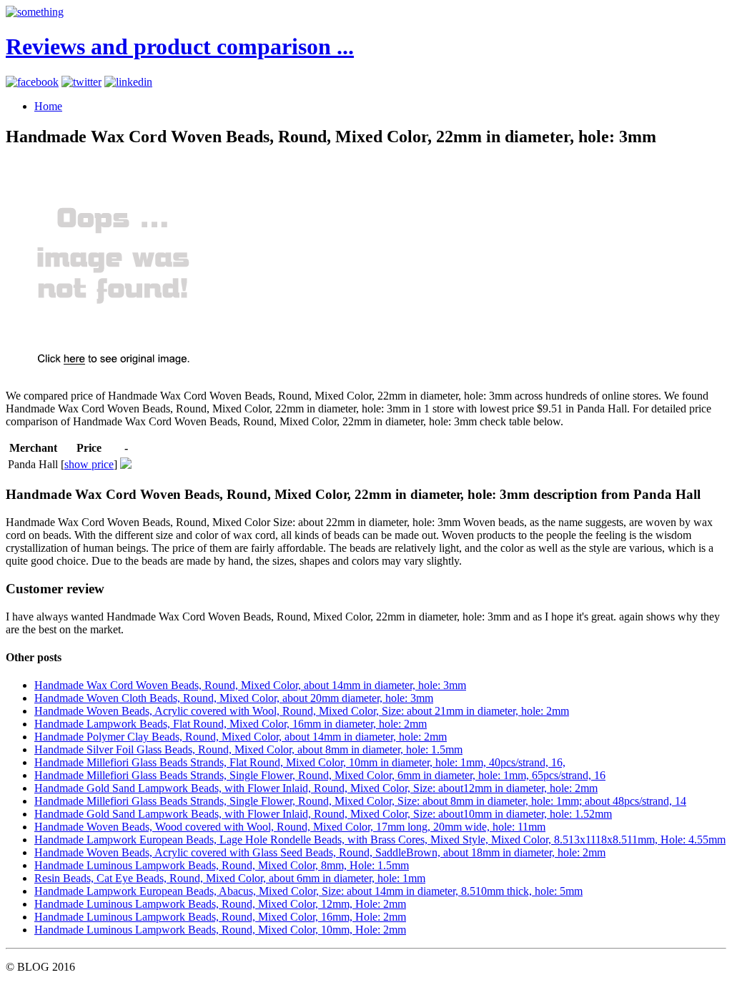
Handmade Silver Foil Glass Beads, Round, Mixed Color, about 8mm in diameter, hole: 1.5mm (248, 749)
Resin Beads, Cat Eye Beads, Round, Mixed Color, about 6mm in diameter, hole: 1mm (229, 878)
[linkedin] (128, 82)
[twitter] (81, 82)
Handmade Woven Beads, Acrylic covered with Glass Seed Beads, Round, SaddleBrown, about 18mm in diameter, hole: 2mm (319, 852)
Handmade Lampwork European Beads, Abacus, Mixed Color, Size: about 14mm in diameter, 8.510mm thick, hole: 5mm (308, 891)
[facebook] (32, 82)
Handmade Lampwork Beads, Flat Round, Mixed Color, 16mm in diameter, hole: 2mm (230, 724)
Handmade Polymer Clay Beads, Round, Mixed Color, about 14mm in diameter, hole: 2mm (240, 737)
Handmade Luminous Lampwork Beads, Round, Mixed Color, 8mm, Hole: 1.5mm (221, 865)
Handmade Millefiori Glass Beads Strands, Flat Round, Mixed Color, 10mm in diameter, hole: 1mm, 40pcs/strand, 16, (299, 762)
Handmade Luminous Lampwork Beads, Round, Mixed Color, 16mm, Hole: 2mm (220, 917)
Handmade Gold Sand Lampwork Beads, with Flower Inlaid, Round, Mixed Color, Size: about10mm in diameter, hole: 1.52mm (323, 814)
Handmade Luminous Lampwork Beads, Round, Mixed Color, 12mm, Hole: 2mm (220, 904)
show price (89, 464)
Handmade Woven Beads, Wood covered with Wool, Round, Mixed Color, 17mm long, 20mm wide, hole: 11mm (289, 827)
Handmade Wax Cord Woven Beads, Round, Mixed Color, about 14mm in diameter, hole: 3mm (250, 685)
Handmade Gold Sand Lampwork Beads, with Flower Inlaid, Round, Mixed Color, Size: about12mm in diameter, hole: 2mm (316, 788)
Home (48, 106)
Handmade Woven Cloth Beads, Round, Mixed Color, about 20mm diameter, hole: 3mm (233, 698)
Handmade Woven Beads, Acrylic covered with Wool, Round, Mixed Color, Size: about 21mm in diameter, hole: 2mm (301, 711)
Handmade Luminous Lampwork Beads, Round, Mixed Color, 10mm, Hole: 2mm (220, 930)
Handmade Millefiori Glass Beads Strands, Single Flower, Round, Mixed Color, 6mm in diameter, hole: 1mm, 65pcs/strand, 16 (319, 775)
